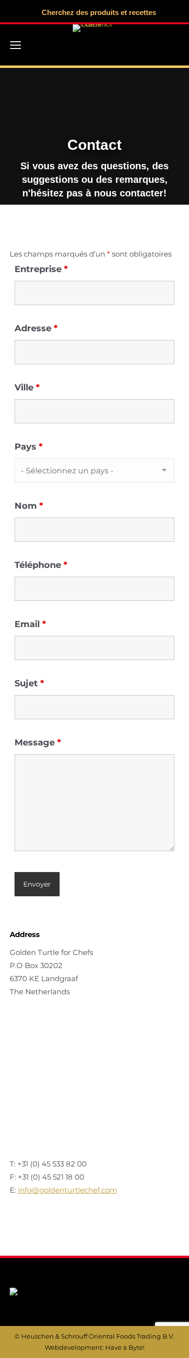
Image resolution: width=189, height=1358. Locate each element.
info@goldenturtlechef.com (67, 1190)
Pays (29, 446)
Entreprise (41, 269)
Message (38, 742)
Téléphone (41, 565)
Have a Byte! (124, 1347)
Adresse (36, 328)
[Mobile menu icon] (15, 45)
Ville (27, 387)
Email (30, 624)
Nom (29, 506)
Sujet (29, 683)
